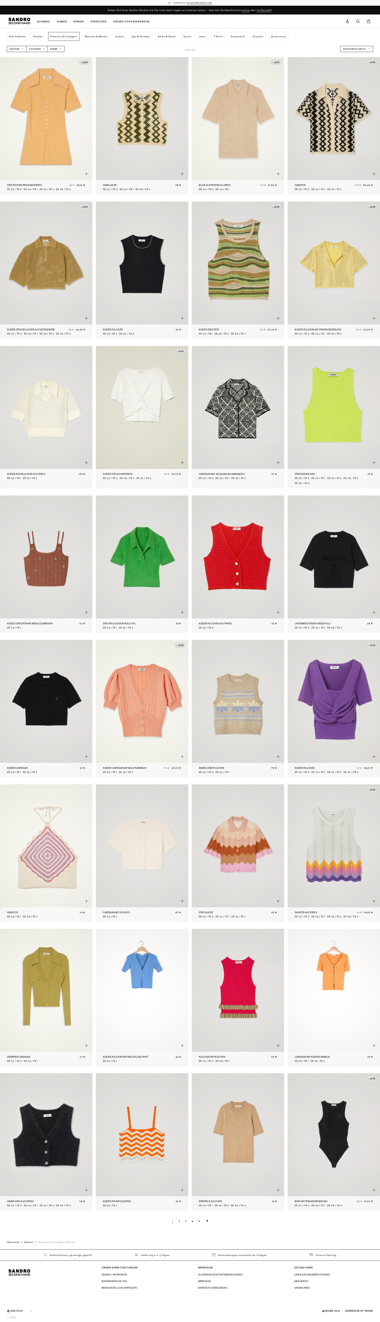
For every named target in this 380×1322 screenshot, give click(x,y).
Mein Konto (301, 1281)
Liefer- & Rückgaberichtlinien (312, 1274)
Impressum (204, 1281)
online (246, 10)
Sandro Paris (302, 1287)
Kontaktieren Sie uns (114, 1281)
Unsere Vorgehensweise (131, 21)
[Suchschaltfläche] (358, 21)
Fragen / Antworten (114, 1274)
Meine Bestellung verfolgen (119, 1287)
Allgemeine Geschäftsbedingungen (220, 1274)
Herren (78, 21)
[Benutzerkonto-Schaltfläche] (347, 21)
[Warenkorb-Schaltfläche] (368, 21)
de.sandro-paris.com (199, 3)
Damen (62, 21)
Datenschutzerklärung (212, 1287)
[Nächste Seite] (207, 1221)
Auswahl (43, 21)
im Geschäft (264, 10)
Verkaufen (98, 21)
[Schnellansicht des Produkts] (86, 174)
